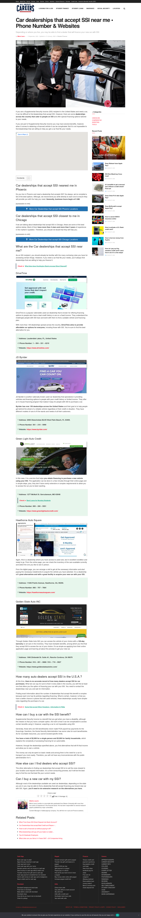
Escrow (33, 1)
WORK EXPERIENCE (107, 894)
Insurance (90, 8)
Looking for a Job (46, 8)
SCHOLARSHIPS (106, 883)
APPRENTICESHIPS (107, 860)
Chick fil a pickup (22, 898)
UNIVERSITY (105, 892)
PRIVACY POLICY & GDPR (97, 907)
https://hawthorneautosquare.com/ (41, 592)
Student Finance (62, 8)
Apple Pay (22, 1)
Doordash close (22, 894)
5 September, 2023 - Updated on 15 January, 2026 (42, 36)
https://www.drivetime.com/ (38, 348)
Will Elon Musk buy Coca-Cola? (113, 175)
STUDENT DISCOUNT (108, 887)
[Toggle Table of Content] (27, 178)
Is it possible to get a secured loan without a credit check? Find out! (115, 186)
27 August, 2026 (110, 191)
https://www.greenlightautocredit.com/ (42, 511)
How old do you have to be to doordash (29, 896)
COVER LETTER (106, 870)
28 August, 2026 (98, 157)
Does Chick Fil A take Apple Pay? (114, 197)
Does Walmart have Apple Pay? (113, 164)
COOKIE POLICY (111, 907)
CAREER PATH (106, 864)
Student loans (77, 8)
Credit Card (74, 1)
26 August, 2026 (110, 242)
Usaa (37, 1)
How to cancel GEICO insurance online (112, 218)
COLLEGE (104, 866)
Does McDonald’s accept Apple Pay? (113, 207)
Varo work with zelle (61, 898)
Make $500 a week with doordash (27, 892)
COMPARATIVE (97, 120)
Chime (47, 1)
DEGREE (104, 873)
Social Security (103, 8)
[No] (139, 915)
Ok (117, 915)
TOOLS (94, 124)
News (17, 1)
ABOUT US (69, 907)
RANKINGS (104, 879)
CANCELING (96, 118)
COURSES (104, 868)
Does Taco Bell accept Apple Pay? (105, 155)
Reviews (68, 1)
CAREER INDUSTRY (107, 862)
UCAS (103, 890)
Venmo (28, 1)
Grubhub (52, 1)
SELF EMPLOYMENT (107, 885)
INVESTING (95, 122)
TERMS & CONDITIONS (80, 907)
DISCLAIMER (121, 907)
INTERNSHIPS (105, 875)
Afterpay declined (88, 879)
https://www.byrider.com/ (37, 429)
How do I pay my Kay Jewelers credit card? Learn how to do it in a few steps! (114, 250)
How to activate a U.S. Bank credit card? (114, 228)
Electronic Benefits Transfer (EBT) (87, 1)
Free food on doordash (24, 890)
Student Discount (60, 1)
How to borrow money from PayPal (114, 239)
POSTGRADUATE (106, 877)
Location (116, 8)
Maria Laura (21, 36)
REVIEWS (104, 881)
